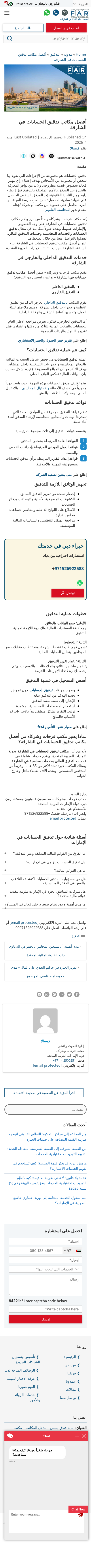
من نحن (70, 1365)
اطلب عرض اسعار (66, 28)
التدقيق (76, 936)
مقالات (71, 1389)
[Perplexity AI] (23, 155)
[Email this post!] (39, 995)
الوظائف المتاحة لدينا (19, 1370)
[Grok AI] (32, 155)
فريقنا (71, 1373)
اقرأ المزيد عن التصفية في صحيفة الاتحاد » (44, 1092)
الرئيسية (70, 1356)
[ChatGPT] (51, 155)
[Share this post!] (77, 995)
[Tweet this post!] (69, 995)
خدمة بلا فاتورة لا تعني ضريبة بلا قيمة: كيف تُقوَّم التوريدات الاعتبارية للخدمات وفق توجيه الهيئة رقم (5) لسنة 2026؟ (48, 1183)
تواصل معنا (68, 1397)
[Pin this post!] (54, 995)
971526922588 (69, 568)
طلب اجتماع (23, 28)
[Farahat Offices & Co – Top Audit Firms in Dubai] (80, 13)
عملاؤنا (71, 1381)
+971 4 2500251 (64, 1060)
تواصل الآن (68, 593)
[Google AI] (42, 155)
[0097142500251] (56, 13)
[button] (10, 38)
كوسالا (45, 1041)
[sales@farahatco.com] (65, 13)
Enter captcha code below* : (38, 1300)
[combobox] (72, 1250)
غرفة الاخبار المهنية (21, 1378)
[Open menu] (7, 13)
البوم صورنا (26, 1386)
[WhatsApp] (47, 13)
